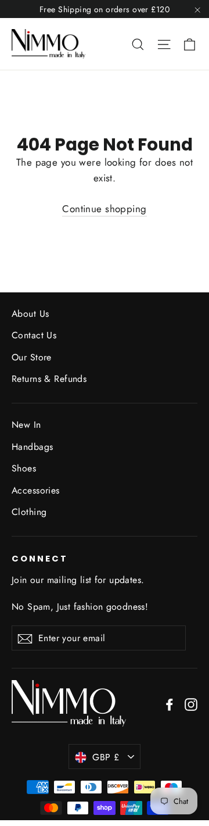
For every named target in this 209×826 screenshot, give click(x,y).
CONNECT (40, 558)
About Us (30, 313)
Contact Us (34, 335)
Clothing (29, 512)
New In (26, 424)
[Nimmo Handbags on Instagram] (191, 703)
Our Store (32, 357)
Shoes (24, 468)
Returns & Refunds (49, 378)
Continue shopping (104, 209)
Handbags (32, 446)
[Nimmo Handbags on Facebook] (169, 703)
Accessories (36, 490)
